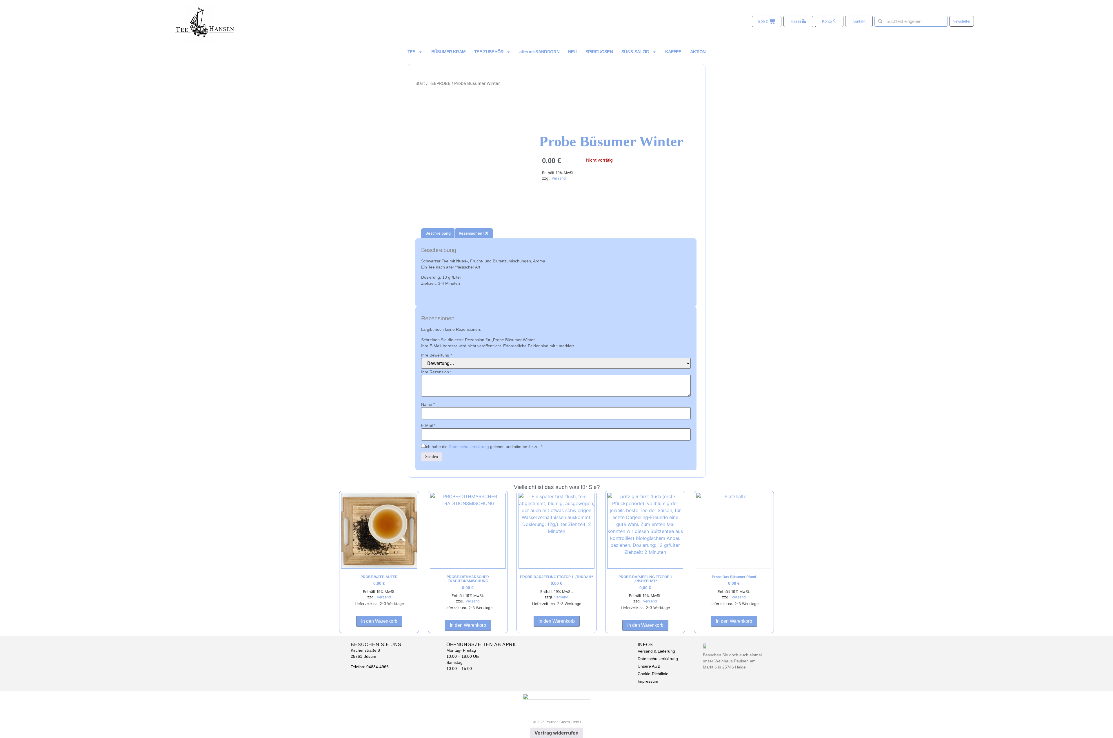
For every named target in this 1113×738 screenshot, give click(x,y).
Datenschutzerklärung (469, 446)
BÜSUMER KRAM (448, 51)
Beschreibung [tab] (438, 233)
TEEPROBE (439, 83)
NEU (572, 51)
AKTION (698, 51)
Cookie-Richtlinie (653, 673)
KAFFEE (673, 51)
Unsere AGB (649, 666)
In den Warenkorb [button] (379, 621)
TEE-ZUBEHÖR (488, 51)
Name (428, 404)
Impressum (648, 681)
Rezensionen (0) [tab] (473, 233)
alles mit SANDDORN (539, 51)
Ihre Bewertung (436, 355)
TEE (411, 51)
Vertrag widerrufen (556, 733)
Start (420, 83)
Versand (559, 178)
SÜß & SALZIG (635, 51)
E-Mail (428, 425)
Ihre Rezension (436, 372)
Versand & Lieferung (656, 651)
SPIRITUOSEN (599, 51)
